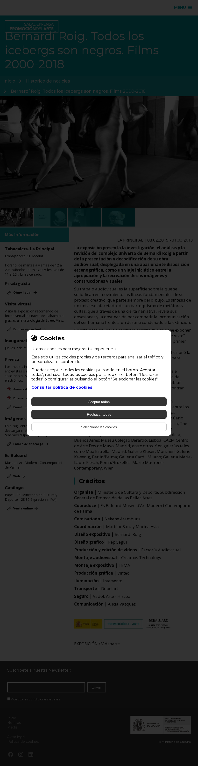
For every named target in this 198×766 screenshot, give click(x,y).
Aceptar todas (99, 402)
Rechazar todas (99, 414)
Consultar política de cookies (61, 387)
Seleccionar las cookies (99, 427)
